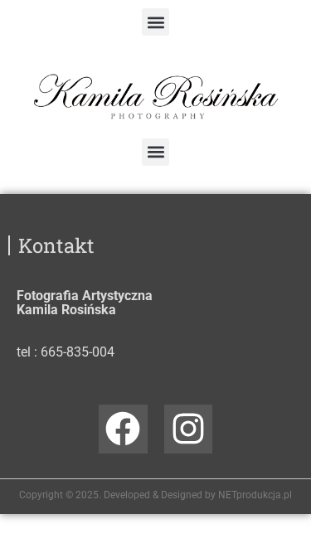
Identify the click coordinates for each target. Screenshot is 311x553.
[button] (155, 22)
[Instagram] (188, 429)
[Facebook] (123, 429)
